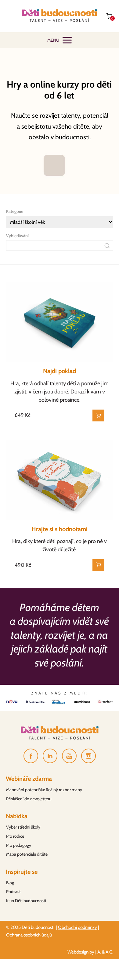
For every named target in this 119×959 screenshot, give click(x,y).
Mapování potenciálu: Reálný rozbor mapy (44, 789)
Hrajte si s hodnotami (59, 529)
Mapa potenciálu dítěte (27, 854)
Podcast (13, 891)
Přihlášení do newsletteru (28, 798)
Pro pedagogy (18, 845)
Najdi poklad (59, 371)
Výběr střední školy (23, 827)
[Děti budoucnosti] (59, 16)
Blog (10, 882)
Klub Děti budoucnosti (26, 900)
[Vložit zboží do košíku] (98, 415)
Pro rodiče (15, 836)
